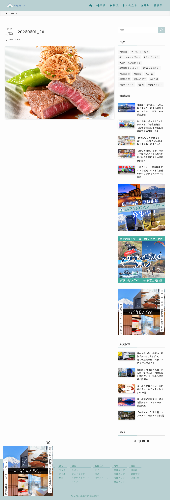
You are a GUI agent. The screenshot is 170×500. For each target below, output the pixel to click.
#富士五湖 (125, 73)
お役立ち (99, 465)
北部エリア (119, 473)
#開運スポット (155, 84)
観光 (74, 465)
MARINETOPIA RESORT (86, 495)
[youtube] (143, 441)
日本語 (134, 470)
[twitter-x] (135, 441)
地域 (116, 465)
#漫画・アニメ (127, 84)
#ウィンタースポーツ (130, 57)
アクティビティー (80, 477)
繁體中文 (135, 473)
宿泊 (61, 465)
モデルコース (101, 477)
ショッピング (78, 473)
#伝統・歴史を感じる (130, 62)
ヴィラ (62, 470)
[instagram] (139, 441)
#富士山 (138, 73)
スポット (76, 470)
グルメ (75, 481)
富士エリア (119, 481)
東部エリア (119, 470)
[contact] (148, 441)
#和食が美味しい (151, 68)
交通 (97, 473)
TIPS (97, 470)
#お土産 (124, 51)
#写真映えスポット (129, 68)
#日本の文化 (140, 79)
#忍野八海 (125, 79)
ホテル (62, 473)
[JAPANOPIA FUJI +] (15, 5)
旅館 (61, 477)
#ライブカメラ (151, 57)
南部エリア (119, 477)
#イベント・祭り (139, 51)
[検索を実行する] (161, 30)
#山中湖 (150, 73)
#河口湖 (154, 79)
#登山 (141, 84)
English (135, 477)
